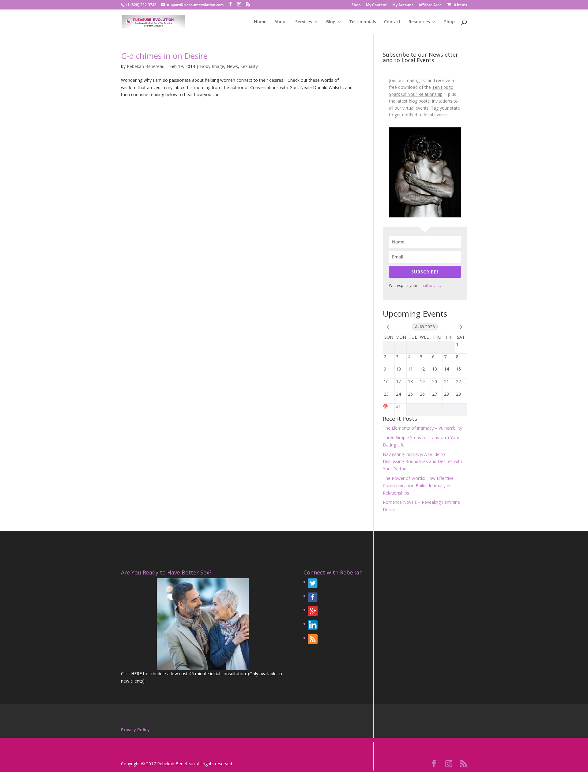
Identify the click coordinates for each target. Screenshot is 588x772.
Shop (356, 5)
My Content (376, 5)
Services (303, 22)
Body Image (212, 66)
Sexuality (249, 66)
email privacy (429, 285)
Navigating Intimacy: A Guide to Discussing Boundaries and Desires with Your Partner (422, 461)
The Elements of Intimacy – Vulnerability (422, 428)
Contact (392, 22)
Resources (419, 22)
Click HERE (131, 673)
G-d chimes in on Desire (164, 55)
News (232, 66)
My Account (402, 5)
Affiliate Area (430, 5)
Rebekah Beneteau (145, 66)
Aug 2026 (425, 327)
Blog (330, 22)
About (280, 22)
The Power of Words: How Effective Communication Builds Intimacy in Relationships (418, 485)
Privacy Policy (135, 729)
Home (260, 22)
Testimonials (362, 22)
